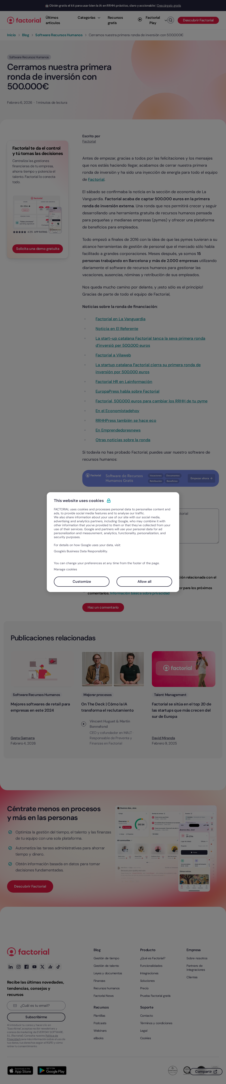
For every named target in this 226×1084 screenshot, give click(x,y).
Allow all (144, 581)
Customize (82, 581)
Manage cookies (65, 569)
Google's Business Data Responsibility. (81, 551)
